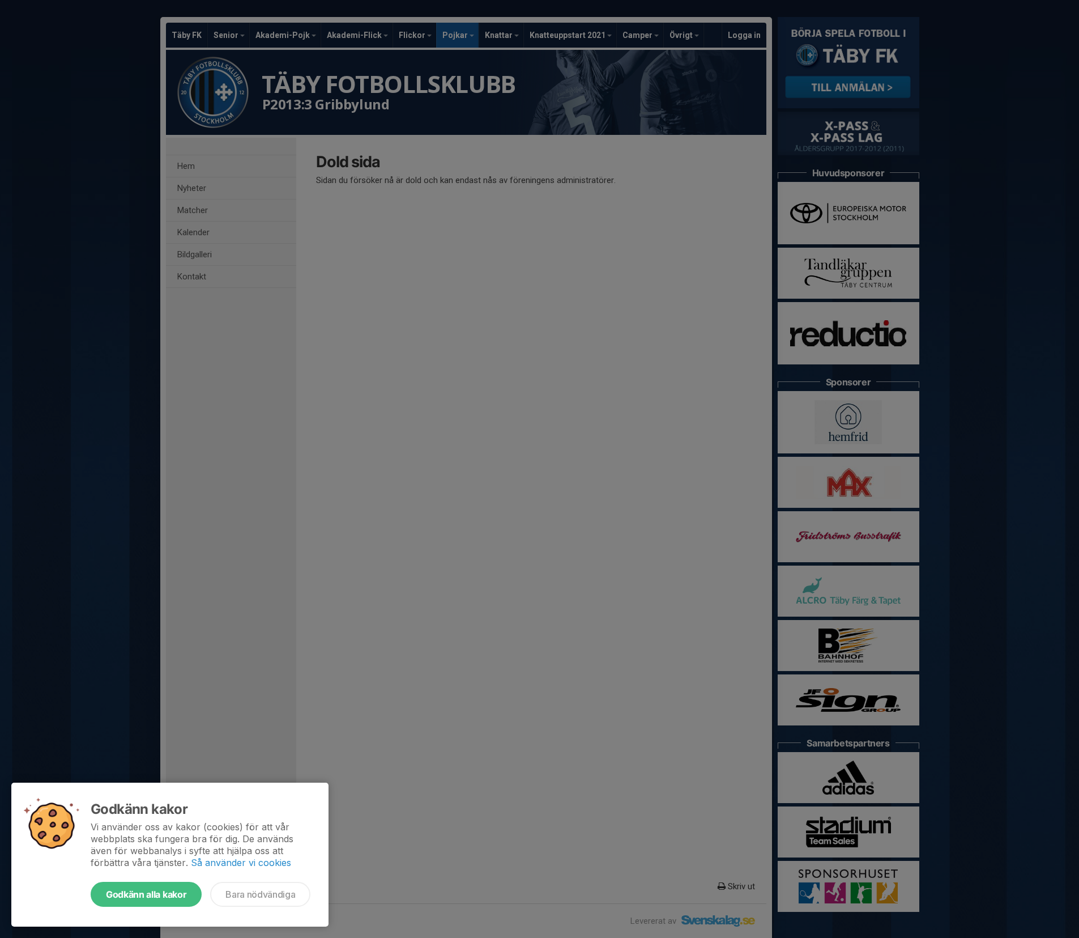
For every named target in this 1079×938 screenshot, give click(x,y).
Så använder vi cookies (241, 862)
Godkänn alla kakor (146, 894)
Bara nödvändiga (260, 894)
